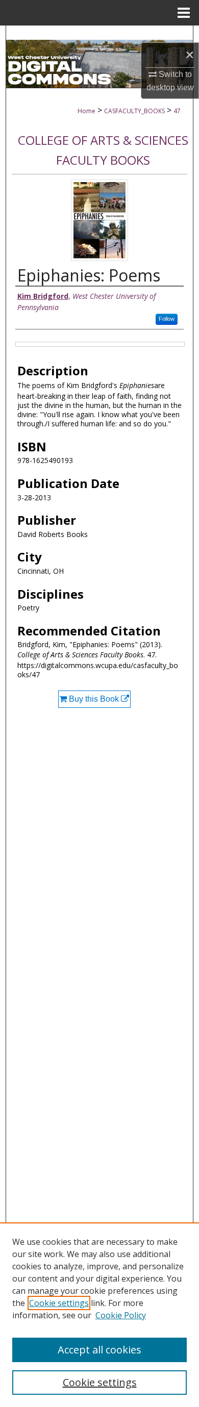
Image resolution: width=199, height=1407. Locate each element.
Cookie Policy (120, 1315)
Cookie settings (59, 1303)
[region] (99, 1314)
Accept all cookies (99, 1350)
